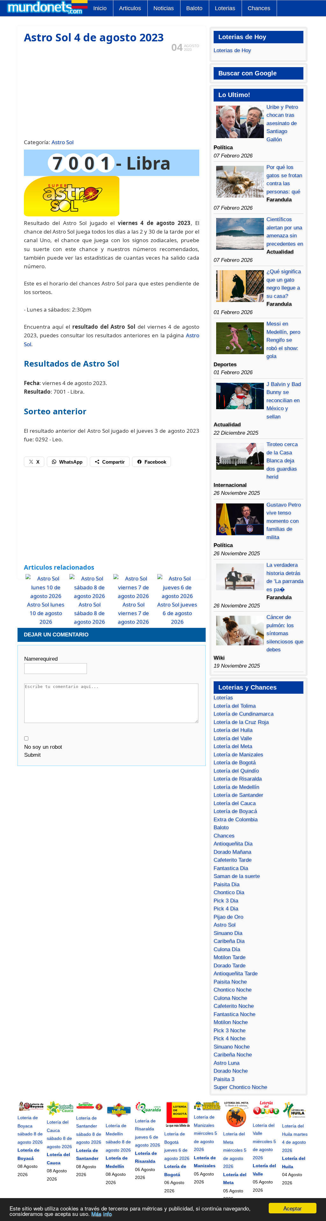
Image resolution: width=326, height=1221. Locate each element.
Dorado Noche (231, 1071)
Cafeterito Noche (234, 1006)
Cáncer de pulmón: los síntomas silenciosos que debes (284, 633)
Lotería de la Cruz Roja (241, 722)
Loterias (225, 8)
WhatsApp (70, 462)
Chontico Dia (229, 892)
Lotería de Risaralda (238, 779)
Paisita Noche (230, 982)
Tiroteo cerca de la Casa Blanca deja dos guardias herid (282, 460)
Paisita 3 (224, 1079)
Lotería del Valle (233, 738)
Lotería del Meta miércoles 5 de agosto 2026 (234, 1150)
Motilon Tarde (229, 957)
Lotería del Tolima (235, 706)
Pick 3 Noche (229, 1031)
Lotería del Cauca (235, 803)
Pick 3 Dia (226, 901)
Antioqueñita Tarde (236, 974)
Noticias (163, 8)
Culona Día (227, 949)
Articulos (130, 8)
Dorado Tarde (229, 966)
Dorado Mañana (232, 852)
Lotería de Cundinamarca (243, 714)
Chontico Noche (233, 990)
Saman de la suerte (237, 876)
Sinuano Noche (232, 1047)
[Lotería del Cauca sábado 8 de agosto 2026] (60, 1114)
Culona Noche (230, 998)
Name (41, 659)
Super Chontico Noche (240, 1087)
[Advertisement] (111, 94)
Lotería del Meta (233, 746)
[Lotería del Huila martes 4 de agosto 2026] (295, 1117)
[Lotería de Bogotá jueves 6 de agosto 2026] (177, 1125)
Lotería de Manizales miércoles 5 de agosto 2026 (205, 1133)
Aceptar (292, 1208)
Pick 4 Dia (226, 909)
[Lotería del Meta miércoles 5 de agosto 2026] (236, 1125)
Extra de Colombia (236, 820)
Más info (101, 1213)
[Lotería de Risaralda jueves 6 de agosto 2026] (148, 1112)
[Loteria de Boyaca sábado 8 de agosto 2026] (31, 1109)
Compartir (113, 462)
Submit (32, 755)
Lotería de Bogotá (235, 763)
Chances (259, 8)
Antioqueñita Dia (233, 844)
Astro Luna (226, 1063)
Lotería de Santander (238, 795)
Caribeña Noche (233, 1055)
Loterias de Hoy (232, 50)
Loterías (223, 698)
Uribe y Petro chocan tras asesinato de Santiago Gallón (282, 123)
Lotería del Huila (233, 730)
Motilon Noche (231, 1022)
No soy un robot (43, 747)
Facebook (155, 462)
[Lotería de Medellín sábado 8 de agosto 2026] (119, 1117)
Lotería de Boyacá (235, 811)
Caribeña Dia (229, 941)
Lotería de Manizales (238, 755)
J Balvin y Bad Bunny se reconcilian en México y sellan (283, 400)
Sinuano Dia (228, 933)
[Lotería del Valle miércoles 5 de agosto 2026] (266, 1116)
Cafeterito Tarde (233, 860)
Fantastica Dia (231, 868)
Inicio (100, 8)
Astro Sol (63, 142)
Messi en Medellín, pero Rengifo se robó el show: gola (283, 340)
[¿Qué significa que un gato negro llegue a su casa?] (240, 300)
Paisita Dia (226, 884)
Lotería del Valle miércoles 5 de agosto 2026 (264, 1141)
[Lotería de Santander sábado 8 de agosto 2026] (89, 1109)
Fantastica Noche (234, 1014)
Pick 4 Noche (229, 1038)
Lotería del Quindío (236, 771)
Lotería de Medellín (236, 787)
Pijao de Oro (228, 917)
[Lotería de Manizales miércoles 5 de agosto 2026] (207, 1109)
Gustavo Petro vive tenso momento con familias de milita (283, 521)
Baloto (194, 8)
